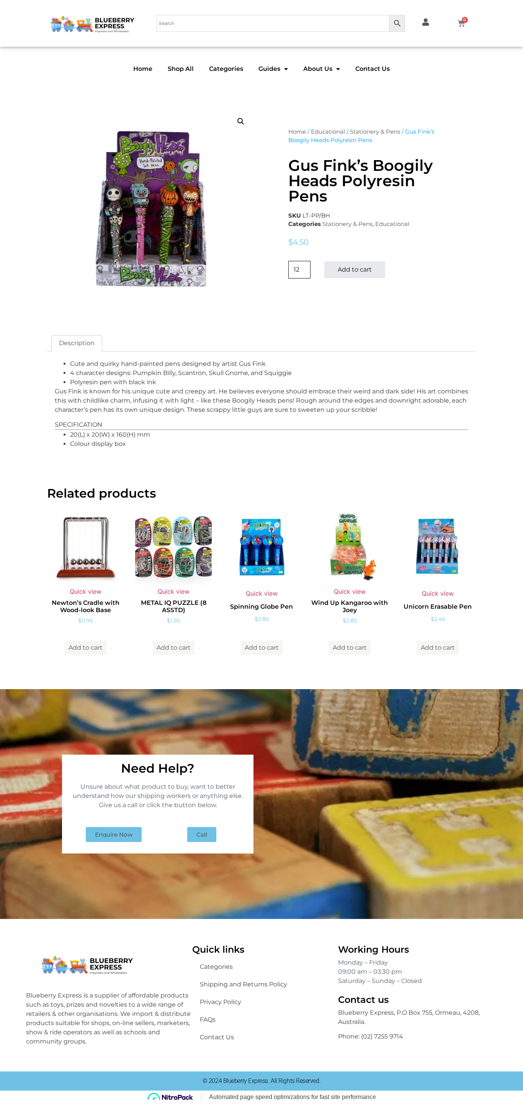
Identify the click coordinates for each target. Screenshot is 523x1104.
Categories (226, 68)
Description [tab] (77, 343)
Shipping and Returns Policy (243, 984)
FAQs (208, 1019)
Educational (328, 131)
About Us (317, 68)
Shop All (181, 68)
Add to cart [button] (86, 647)
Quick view (85, 591)
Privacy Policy (220, 1002)
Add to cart (355, 269)
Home (142, 68)
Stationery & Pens (375, 131)
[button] (241, 121)
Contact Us (372, 68)
